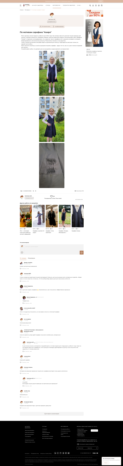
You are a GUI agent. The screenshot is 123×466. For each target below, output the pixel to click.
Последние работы (65, 429)
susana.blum (27, 356)
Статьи (44, 426)
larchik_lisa (27, 391)
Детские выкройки (29, 434)
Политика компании (29, 464)
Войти (100, 1)
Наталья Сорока (28, 367)
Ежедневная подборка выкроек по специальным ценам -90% (59, 1)
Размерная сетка (35, 453)
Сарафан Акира (76, 231)
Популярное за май (65, 436)
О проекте (44, 429)
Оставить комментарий (52, 413)
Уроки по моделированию (46, 432)
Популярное (28, 436)
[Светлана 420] (22, 197)
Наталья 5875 (27, 273)
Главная (21, 9)
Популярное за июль (65, 431)
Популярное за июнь (64, 434)
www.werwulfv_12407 (29, 308)
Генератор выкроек (29, 440)
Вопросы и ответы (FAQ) (46, 453)
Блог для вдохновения (47, 438)
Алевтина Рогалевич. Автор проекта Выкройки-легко (33, 330)
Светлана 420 (28, 196)
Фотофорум (27, 9)
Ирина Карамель (28, 286)
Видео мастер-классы (30, 442)
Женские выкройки (29, 430)
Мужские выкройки (29, 432)
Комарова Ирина (28, 402)
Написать (94, 430)
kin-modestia (27, 319)
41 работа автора (59, 26)
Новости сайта (45, 434)
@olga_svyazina (28, 262)
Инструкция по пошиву (47, 436)
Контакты (27, 453)
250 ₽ (88, 49)
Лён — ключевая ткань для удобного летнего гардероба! (25, 232)
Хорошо (106, 462)
